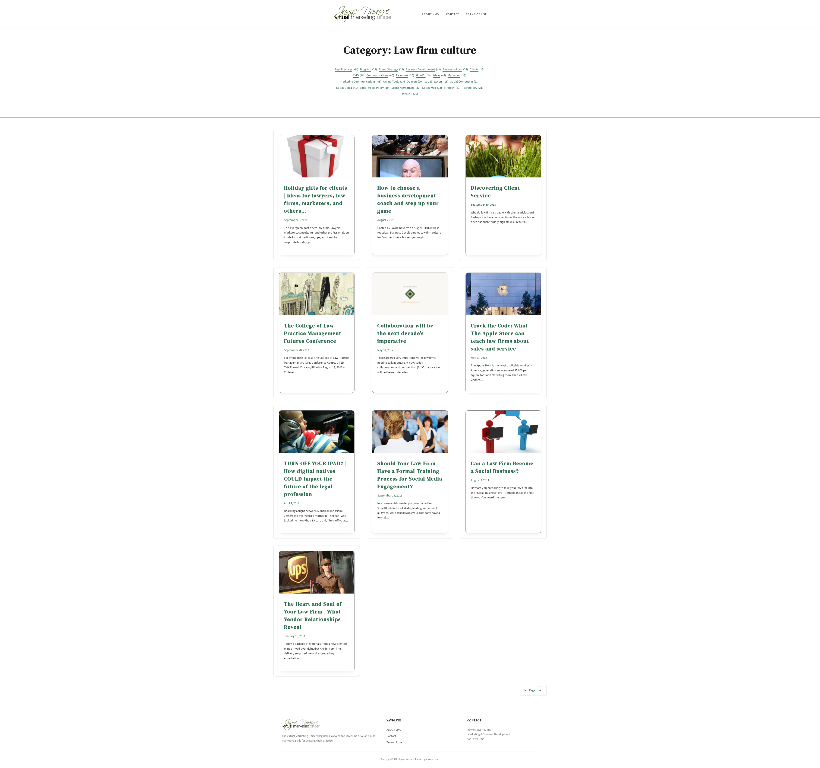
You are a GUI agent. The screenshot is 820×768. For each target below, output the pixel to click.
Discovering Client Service (495, 191)
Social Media (347, 88)
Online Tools (394, 82)
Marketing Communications (360, 82)
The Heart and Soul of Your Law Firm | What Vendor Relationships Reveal (313, 615)
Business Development (423, 69)
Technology (472, 88)
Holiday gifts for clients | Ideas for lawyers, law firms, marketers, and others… (315, 199)
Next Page (532, 690)
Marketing (457, 75)
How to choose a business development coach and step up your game (408, 199)
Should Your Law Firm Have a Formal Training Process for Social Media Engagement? (409, 475)
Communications (380, 75)
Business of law (455, 69)
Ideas (439, 75)
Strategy (452, 88)
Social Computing (464, 82)
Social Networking (405, 88)
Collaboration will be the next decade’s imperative (405, 333)
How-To (423, 75)
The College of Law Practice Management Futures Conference (312, 333)
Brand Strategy (391, 69)
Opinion (415, 82)
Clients (477, 69)
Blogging (368, 69)
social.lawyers (436, 82)
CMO (359, 75)
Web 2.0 (410, 94)
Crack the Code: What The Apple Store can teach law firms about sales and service (500, 337)
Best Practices (346, 69)
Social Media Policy (375, 88)
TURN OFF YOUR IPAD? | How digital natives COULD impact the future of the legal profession (315, 479)
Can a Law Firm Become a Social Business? (502, 467)
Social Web (432, 88)
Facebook (405, 75)
